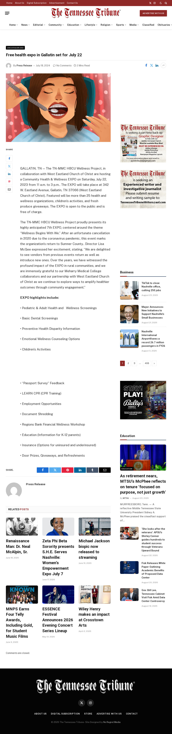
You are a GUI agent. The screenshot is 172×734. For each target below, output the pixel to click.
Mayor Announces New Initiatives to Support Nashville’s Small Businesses (153, 312)
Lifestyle (90, 25)
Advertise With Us (153, 13)
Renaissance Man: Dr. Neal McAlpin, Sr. (18, 546)
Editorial (38, 25)
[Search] (165, 3)
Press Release (24, 65)
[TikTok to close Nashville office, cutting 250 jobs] (129, 290)
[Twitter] (9, 166)
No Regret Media (111, 722)
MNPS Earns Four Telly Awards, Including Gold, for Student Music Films (19, 623)
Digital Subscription (37, 3)
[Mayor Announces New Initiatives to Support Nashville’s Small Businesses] (129, 314)
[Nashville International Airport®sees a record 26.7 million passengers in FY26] (129, 338)
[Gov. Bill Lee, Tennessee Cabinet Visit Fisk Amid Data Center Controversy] (129, 594)
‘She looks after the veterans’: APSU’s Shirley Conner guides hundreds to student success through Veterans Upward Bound (153, 539)
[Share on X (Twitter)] (151, 65)
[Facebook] (9, 158)
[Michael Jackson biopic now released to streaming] (95, 527)
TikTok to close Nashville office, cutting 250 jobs (151, 287)
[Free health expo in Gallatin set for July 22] (58, 107)
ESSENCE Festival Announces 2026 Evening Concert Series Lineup (57, 620)
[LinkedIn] (9, 174)
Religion (105, 25)
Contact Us (72, 3)
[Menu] (7, 13)
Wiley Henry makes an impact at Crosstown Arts (94, 617)
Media (133, 25)
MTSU (126, 498)
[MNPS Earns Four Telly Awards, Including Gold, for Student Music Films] (22, 594)
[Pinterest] (9, 181)
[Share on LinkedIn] (156, 65)
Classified (148, 25)
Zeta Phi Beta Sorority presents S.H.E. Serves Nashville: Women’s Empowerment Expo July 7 (58, 557)
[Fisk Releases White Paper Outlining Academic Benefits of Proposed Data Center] (129, 567)
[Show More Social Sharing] (163, 65)
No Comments (64, 65)
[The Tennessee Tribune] (86, 13)
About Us (19, 3)
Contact (132, 713)
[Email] (9, 189)
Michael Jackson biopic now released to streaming (94, 549)
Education (73, 25)
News (24, 25)
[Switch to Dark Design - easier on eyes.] (161, 3)
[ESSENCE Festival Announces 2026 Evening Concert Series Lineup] (58, 594)
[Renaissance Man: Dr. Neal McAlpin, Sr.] (22, 527)
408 (147, 363)
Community (55, 25)
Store (88, 713)
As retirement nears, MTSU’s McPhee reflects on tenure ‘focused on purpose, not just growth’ (143, 484)
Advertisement (56, 3)
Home (9, 3)
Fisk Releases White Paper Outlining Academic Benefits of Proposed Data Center (153, 570)
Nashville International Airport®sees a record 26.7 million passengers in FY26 (153, 338)
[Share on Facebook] (146, 65)
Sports (120, 25)
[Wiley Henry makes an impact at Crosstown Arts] (95, 594)
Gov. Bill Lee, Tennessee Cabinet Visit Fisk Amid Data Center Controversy (153, 595)
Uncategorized (15, 48)
